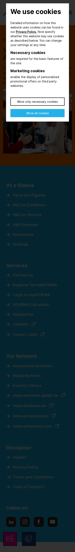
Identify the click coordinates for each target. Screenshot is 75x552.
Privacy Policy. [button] (26, 31)
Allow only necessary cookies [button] (37, 101)
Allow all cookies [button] (37, 113)
